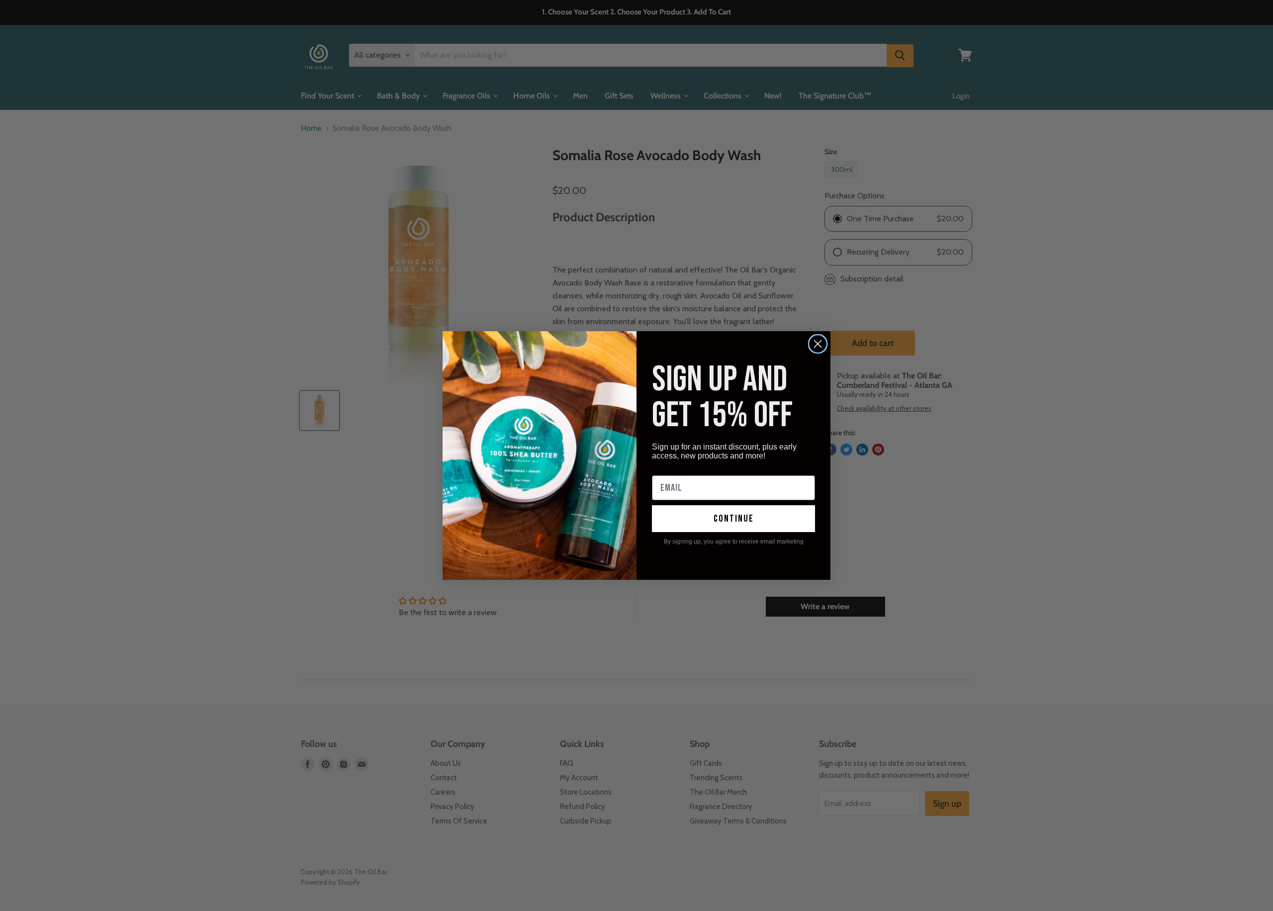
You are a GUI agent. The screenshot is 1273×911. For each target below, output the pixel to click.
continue (734, 519)
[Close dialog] (817, 344)
